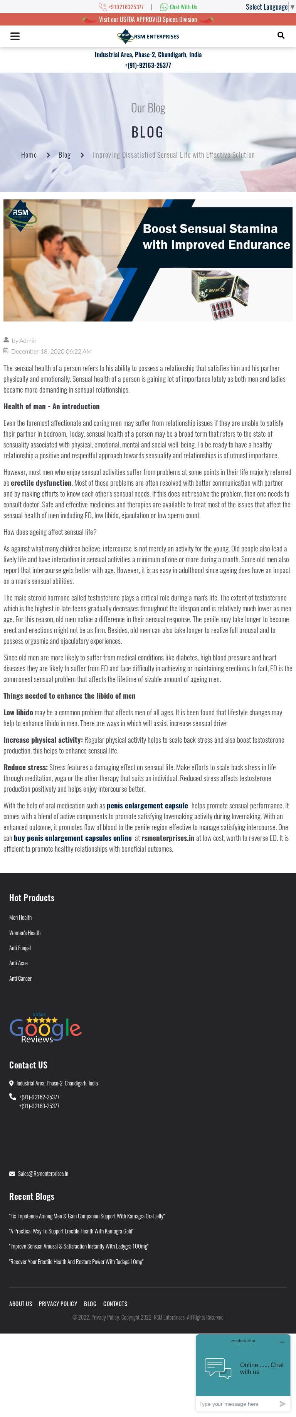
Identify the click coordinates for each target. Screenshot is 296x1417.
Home (29, 155)
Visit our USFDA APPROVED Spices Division (148, 19)
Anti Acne (18, 962)
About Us (20, 1303)
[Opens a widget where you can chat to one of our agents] (243, 1372)
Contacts (115, 1303)
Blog (65, 155)
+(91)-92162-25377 (39, 1096)
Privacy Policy (58, 1303)
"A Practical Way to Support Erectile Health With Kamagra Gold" (71, 1230)
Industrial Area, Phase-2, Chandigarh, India (148, 54)
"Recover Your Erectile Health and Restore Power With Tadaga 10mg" (76, 1261)
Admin (28, 341)
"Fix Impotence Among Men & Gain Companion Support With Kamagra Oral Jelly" (87, 1215)
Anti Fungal (20, 947)
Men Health (20, 917)
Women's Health (24, 932)
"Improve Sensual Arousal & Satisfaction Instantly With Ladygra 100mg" (78, 1246)
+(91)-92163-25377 (148, 65)
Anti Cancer (20, 978)
